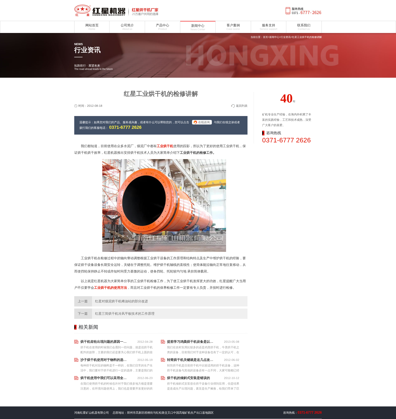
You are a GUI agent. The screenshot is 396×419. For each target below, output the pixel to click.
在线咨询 (204, 122)
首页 (265, 37)
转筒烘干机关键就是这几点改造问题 (191, 359)
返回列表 (242, 105)
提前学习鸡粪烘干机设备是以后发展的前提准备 (191, 341)
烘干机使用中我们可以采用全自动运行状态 (104, 378)
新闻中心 (274, 37)
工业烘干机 (165, 146)
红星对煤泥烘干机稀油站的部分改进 (121, 301)
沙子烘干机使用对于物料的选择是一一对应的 (104, 359)
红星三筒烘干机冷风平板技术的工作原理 (124, 313)
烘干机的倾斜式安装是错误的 (188, 378)
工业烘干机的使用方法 (110, 287)
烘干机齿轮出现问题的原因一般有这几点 (104, 341)
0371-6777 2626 (125, 127)
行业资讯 (286, 37)
